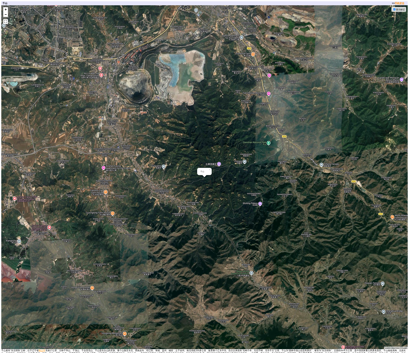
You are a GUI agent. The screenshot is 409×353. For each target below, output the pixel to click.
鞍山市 (42, 350)
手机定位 (399, 3)
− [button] (6, 14)
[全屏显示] (5, 21)
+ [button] (6, 10)
